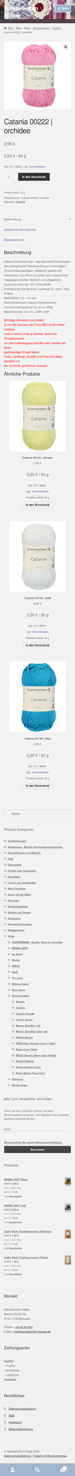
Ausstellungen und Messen (24, 853)
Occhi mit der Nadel (19, 894)
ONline (16, 966)
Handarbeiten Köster (21, 11)
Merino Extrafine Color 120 (31, 1031)
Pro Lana (17, 978)
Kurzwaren (14, 876)
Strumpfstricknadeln (20, 924)
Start (10, 28)
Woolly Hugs (19, 1085)
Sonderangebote (18, 906)
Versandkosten (37, 166)
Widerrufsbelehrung (21, 1429)
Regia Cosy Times (26, 1049)
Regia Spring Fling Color (30, 1073)
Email (7, 1129)
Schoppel (17, 1079)
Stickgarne (14, 918)
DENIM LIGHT (20, 948)
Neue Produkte (16, 888)
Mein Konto (12, 1470)
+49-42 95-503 (23, 1327)
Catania (56, 28)
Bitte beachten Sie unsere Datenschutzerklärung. (33, 1142)
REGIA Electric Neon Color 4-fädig (36, 1055)
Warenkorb (57, 1467)
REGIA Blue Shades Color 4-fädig (35, 1043)
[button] (66, 47)
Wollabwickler (16, 930)
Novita (16, 960)
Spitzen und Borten (19, 912)
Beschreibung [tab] (12, 219)
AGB (11, 1416)
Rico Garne (18, 990)
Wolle (27, 28)
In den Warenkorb (34, 177)
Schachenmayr (41, 28)
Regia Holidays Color (28, 1067)
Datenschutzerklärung (22, 1409)
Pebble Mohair (24, 1037)
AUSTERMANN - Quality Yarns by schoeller (37, 942)
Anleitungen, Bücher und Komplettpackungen (35, 847)
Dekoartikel (14, 864)
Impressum (15, 1422)
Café (10, 859)
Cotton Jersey (24, 1019)
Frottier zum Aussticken (22, 870)
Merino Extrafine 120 (28, 1025)
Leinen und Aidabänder (22, 882)
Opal (14, 972)
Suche (37, 1470)
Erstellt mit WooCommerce (49, 1456)
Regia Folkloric (25, 1061)
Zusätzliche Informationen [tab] (20, 230)
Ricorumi (13, 900)
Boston (20, 1001)
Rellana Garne (20, 984)
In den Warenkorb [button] (37, 505)
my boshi (17, 954)
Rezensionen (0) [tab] (14, 240)
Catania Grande (25, 1013)
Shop (19, 28)
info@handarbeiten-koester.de (32, 1332)
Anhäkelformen (17, 841)
